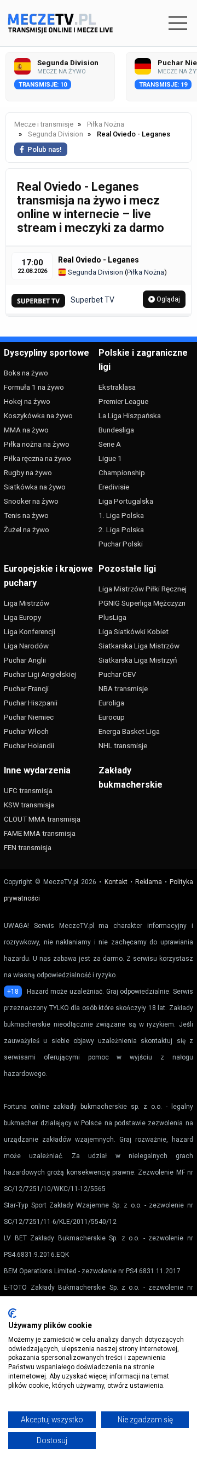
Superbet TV (92, 299)
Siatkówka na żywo (35, 486)
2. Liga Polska (121, 529)
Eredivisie (114, 486)
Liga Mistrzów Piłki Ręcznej (143, 588)
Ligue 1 (110, 458)
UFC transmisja (28, 790)
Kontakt (116, 882)
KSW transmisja (29, 804)
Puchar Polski (121, 543)
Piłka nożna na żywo (36, 444)
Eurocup (112, 717)
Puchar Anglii (25, 660)
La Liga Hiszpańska (130, 415)
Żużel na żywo (26, 529)
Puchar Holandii (29, 745)
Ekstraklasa (117, 387)
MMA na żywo (26, 429)
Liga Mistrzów (26, 603)
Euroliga (111, 702)
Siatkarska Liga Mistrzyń (138, 660)
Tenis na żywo (26, 515)
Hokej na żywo (27, 401)
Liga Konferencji (29, 631)
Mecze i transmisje (43, 124)
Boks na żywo (26, 372)
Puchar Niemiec (29, 717)
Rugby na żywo (28, 472)
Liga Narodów (26, 645)
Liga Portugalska (126, 501)
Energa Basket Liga (129, 731)
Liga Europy (22, 617)
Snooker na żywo (31, 501)
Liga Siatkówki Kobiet (134, 631)
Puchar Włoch (26, 731)
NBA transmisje (123, 688)
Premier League (123, 401)
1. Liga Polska (121, 515)
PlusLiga (112, 617)
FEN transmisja (27, 847)
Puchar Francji (26, 688)
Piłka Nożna (145, 272)
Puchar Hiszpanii (30, 702)
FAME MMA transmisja (40, 833)
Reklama (148, 882)
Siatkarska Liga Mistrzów (139, 645)
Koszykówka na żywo (38, 415)
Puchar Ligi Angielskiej (40, 674)
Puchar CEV (117, 674)
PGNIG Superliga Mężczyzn (142, 603)
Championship (122, 472)
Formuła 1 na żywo (34, 387)
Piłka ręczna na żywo (37, 458)
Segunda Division (94, 272)
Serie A (110, 444)
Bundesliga (116, 429)
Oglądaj (167, 299)
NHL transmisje (123, 745)
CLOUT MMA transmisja (42, 818)
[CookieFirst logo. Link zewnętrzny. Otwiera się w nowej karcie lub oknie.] (12, 1313)
